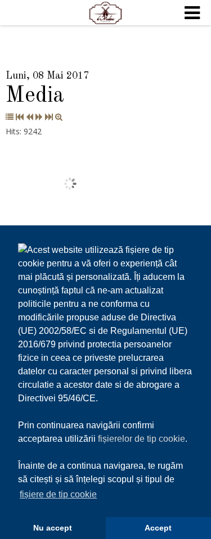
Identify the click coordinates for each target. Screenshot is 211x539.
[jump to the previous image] (29, 116)
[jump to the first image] (20, 116)
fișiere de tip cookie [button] (58, 494)
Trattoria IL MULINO (105, 13)
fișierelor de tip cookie (141, 438)
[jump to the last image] (49, 116)
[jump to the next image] (39, 116)
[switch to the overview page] (10, 116)
